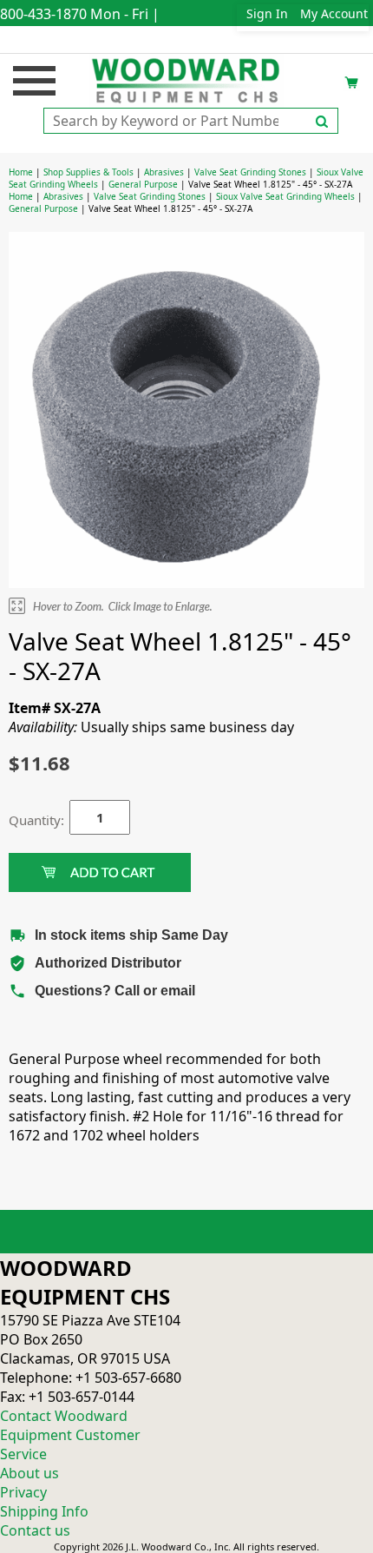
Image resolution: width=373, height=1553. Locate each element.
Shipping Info (44, 1511)
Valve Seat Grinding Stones (250, 172)
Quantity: (26, 820)
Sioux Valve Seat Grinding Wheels (285, 196)
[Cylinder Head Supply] (187, 79)
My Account (334, 13)
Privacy (23, 1492)
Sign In (267, 13)
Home (21, 172)
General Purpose (143, 184)
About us (29, 1473)
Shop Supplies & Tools (88, 172)
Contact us (35, 1530)
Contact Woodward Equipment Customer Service (70, 1435)
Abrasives (164, 172)
